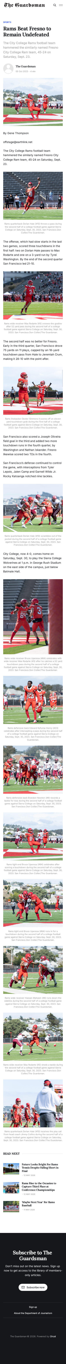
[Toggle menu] (60, 5)
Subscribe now (36, 1287)
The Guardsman (26, 66)
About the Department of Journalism (33, 1313)
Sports (7, 22)
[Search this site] (54, 5)
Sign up (33, 1307)
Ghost (53, 1336)
